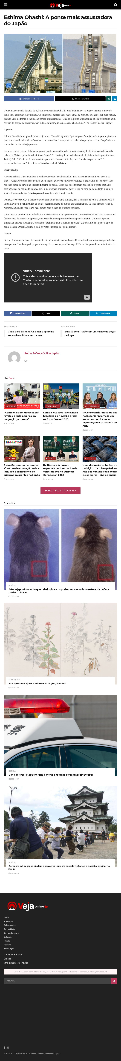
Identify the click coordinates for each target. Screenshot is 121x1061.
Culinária (8, 937)
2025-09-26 (49, 479)
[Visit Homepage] (60, 5)
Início (6, 917)
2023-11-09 (14, 779)
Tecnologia (9, 948)
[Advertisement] (60, 1008)
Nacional (90, 458)
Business (10, 458)
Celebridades (52, 406)
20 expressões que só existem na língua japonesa (37, 683)
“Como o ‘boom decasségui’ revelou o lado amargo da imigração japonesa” (21, 416)
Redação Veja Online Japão (41, 353)
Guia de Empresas (13, 954)
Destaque (11, 406)
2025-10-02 (9, 479)
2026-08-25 (14, 873)
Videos (7, 958)
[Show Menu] (5, 4)
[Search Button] (115, 4)
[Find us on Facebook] (4, 1047)
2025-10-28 (9, 423)
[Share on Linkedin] (114, 98)
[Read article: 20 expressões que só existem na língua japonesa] (60, 643)
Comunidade (14, 680)
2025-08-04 (88, 479)
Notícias (12, 585)
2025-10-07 (88, 430)
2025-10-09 (49, 423)
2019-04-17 (14, 688)
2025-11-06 (14, 596)
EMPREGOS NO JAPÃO (16, 963)
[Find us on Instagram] (8, 1047)
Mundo (7, 941)
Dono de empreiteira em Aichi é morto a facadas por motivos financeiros (51, 774)
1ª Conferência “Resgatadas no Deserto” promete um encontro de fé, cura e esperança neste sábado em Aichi (100, 419)
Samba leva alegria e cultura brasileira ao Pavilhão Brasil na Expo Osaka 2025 (60, 416)
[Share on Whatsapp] (108, 98)
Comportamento (11, 933)
